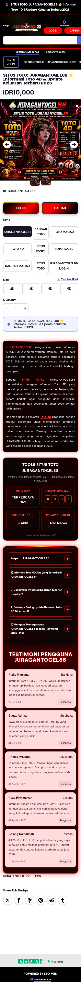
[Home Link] (26, 27)
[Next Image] (74, 144)
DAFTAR (60, 208)
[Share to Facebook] (18, 900)
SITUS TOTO (32, 379)
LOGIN (53, 30)
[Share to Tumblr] (62, 900)
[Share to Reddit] (51, 900)
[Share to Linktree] (29, 900)
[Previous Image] (7, 144)
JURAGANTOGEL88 (19, 347)
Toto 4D (45, 416)
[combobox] (40, 40)
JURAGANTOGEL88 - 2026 (22, 876)
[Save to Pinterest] (40, 900)
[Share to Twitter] (7, 900)
